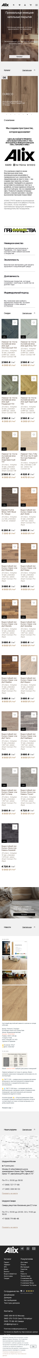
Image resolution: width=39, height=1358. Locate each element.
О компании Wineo (27, 1283)
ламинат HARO (10, 1068)
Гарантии (24, 1269)
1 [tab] (7, 115)
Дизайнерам (9, 1295)
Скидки (6, 1278)
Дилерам (7, 1297)
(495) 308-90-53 (10, 1316)
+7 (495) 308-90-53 (11, 1189)
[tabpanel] (19, 94)
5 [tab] (23, 115)
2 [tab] (11, 115)
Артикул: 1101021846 (8, 1034)
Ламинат (7, 1264)
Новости (24, 1274)
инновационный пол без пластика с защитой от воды (13, 103)
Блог (22, 1271)
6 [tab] (27, 115)
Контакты (8, 1311)
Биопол (6, 1271)
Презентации (25, 1276)
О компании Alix (26, 1278)
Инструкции (25, 1267)
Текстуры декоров (12, 1303)
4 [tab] (19, 115)
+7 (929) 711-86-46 (10, 1219)
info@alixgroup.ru (11, 1324)
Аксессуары (8, 1276)
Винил (6, 1269)
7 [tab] (32, 115)
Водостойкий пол (10, 1274)
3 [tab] (15, 115)
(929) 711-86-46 (10, 1321)
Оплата (23, 1264)
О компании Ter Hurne (28, 1285)
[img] (5, 4)
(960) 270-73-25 (10, 1318)
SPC (5, 1267)
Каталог (7, 1259)
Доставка (24, 1262)
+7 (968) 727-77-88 (10, 1185)
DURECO (7, 94)
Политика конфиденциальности (15, 1329)
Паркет (6, 1262)
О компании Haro (27, 1281)
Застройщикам (10, 1300)
